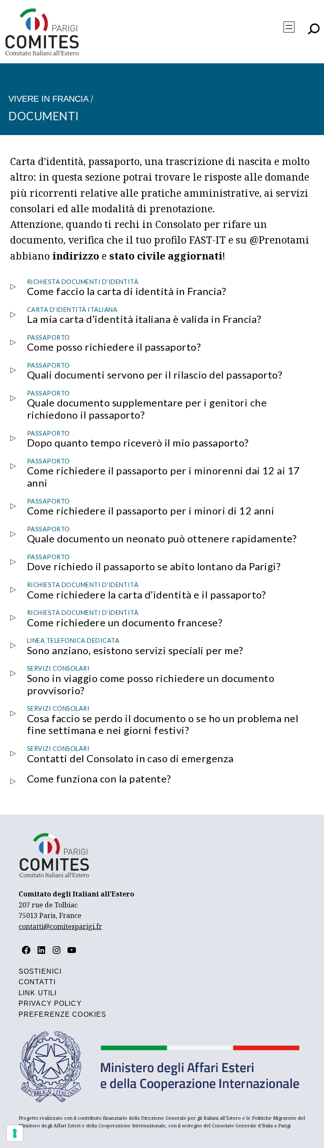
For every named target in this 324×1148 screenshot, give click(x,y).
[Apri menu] (289, 27)
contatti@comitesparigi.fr (60, 926)
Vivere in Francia (48, 98)
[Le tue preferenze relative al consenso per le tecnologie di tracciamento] (15, 1133)
